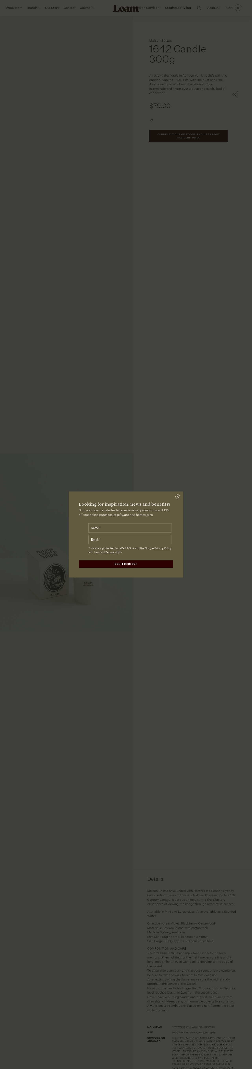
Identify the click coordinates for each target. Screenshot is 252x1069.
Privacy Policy (162, 548)
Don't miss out (126, 564)
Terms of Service (104, 552)
